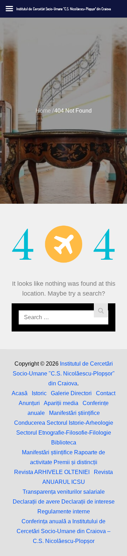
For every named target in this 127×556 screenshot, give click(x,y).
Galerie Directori (71, 393)
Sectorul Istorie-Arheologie (80, 423)
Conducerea (29, 423)
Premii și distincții (75, 462)
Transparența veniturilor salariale (64, 492)
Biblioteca (63, 443)
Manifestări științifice (74, 413)
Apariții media (61, 403)
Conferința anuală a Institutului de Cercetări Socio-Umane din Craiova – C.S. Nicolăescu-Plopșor (63, 531)
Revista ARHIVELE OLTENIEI (52, 472)
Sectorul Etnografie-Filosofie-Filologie (63, 433)
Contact (105, 393)
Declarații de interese (88, 502)
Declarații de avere (36, 502)
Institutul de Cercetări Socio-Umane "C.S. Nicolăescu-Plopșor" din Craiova (64, 373)
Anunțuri (29, 403)
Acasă (20, 393)
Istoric (39, 393)
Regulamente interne (63, 511)
